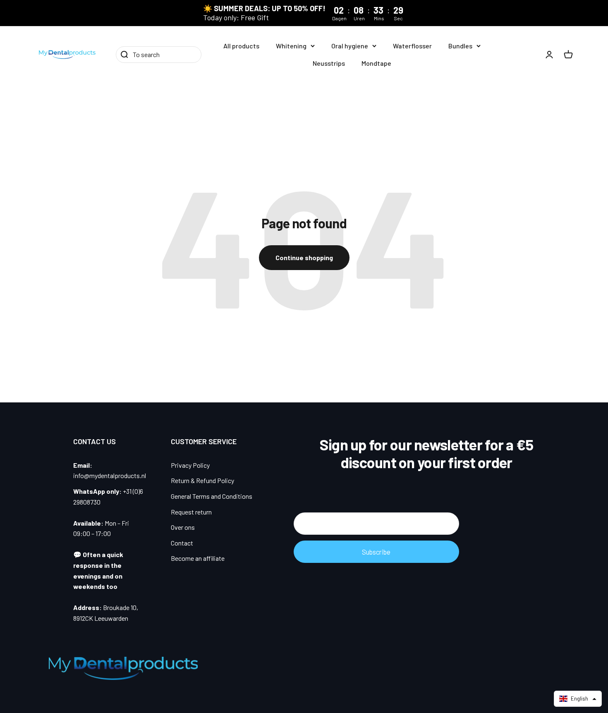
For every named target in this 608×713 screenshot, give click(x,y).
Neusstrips (329, 63)
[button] (577, 698)
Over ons (183, 527)
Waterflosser (412, 46)
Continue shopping (304, 257)
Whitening (291, 46)
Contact (182, 543)
